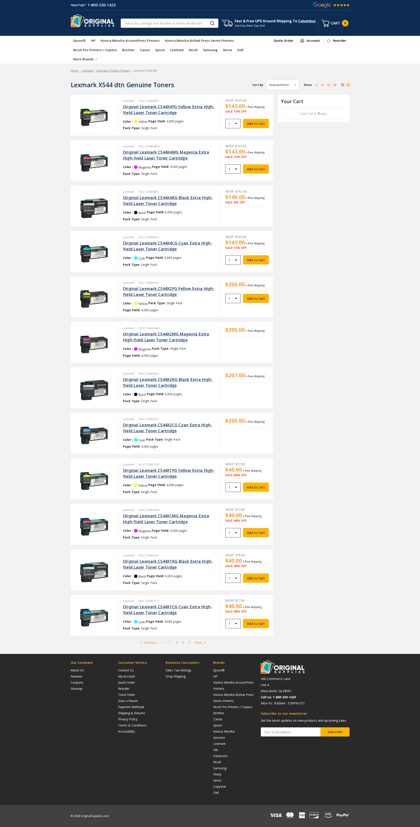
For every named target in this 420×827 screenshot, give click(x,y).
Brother (128, 50)
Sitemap (76, 688)
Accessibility (126, 731)
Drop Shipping (176, 676)
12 (316, 85)
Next (199, 642)
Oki (215, 750)
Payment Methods (131, 707)
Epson (160, 50)
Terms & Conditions (132, 725)
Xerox (227, 50)
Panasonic (220, 756)
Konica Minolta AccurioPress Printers (130, 40)
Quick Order (126, 682)
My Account (126, 676)
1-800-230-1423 (102, 5)
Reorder (124, 688)
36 (328, 85)
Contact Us (126, 670)
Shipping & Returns (131, 713)
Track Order (126, 695)
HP (93, 40)
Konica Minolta (223, 731)
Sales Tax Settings (178, 670)
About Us (77, 670)
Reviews (76, 676)
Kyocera (219, 737)
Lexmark (177, 50)
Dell (240, 50)
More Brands (83, 59)
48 (334, 85)
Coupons (77, 682)
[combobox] (169, 23)
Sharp (217, 774)
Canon (145, 50)
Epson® (79, 40)
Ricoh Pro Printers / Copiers (95, 50)
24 (322, 85)
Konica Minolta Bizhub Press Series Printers (199, 40)
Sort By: (258, 85)
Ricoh (193, 50)
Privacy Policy (127, 719)
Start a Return (128, 701)
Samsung (210, 50)
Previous (149, 642)
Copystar (219, 786)
